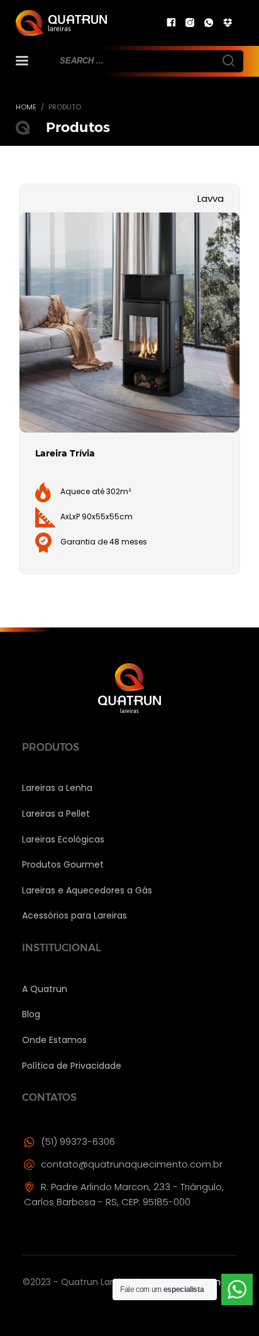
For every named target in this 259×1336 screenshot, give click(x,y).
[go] (227, 60)
